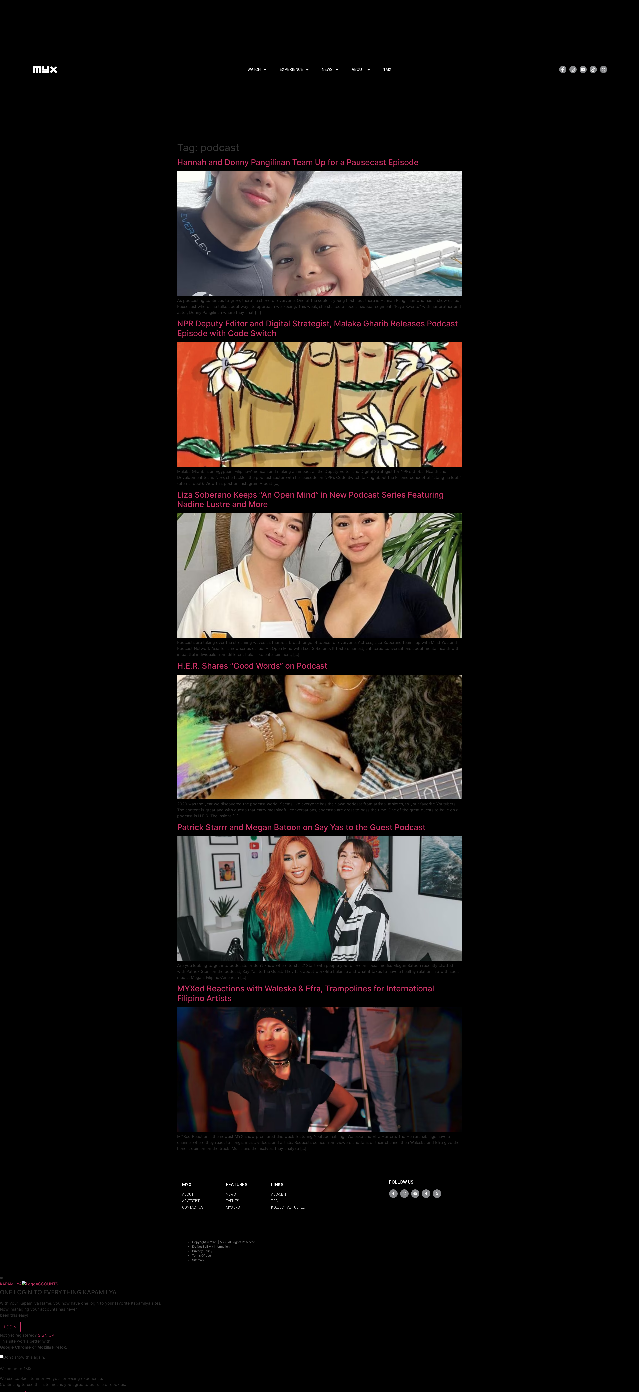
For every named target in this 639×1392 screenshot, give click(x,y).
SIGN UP (46, 1335)
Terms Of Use (201, 1255)
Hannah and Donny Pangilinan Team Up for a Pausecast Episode (298, 162)
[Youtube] (583, 69)
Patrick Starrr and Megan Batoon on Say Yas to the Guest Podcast (301, 827)
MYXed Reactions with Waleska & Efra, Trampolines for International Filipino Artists (305, 993)
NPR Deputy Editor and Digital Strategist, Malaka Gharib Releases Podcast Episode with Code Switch (317, 328)
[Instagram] (573, 69)
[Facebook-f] (562, 69)
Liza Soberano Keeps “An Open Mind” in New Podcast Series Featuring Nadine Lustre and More (310, 499)
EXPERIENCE (291, 69)
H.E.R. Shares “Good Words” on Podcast (252, 666)
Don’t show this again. (24, 1357)
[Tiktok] (593, 69)
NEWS (327, 69)
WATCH (254, 69)
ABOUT (358, 69)
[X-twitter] (603, 69)
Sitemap (198, 1260)
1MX (387, 69)
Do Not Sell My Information (211, 1246)
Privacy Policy (202, 1251)
